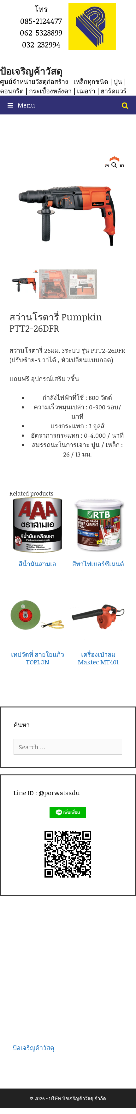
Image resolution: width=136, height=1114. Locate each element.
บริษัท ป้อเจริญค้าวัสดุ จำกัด (77, 1098)
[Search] (125, 105)
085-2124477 (41, 20)
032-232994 (41, 44)
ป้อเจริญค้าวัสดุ (31, 70)
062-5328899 (41, 32)
